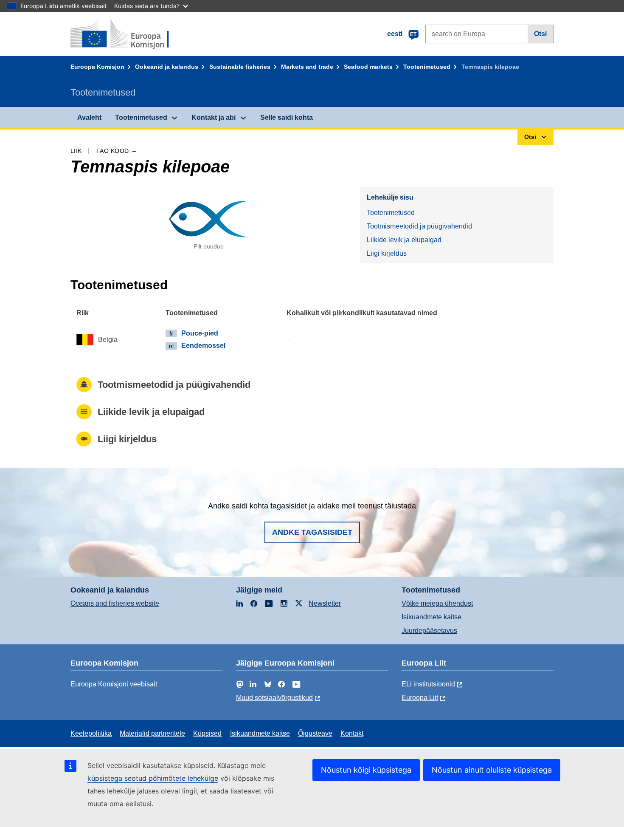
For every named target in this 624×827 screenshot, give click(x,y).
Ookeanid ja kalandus (166, 66)
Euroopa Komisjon (97, 66)
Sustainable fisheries (239, 66)
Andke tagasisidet (312, 532)
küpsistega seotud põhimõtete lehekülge (152, 778)
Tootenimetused (426, 66)
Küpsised (207, 733)
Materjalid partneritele (152, 733)
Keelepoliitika (91, 733)
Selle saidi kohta (286, 117)
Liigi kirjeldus (387, 253)
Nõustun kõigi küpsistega (366, 769)
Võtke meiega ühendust (437, 603)
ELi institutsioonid (428, 684)
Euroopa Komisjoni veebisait (113, 684)
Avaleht (89, 117)
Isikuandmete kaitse (431, 617)
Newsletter (325, 603)
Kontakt (351, 733)
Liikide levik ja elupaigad (404, 239)
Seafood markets (368, 66)
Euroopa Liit (420, 697)
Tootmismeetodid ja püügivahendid (419, 226)
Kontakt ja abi (213, 117)
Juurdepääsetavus (429, 630)
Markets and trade (307, 66)
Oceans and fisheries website (114, 603)
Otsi (540, 33)
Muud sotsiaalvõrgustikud (274, 697)
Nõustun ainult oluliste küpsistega (492, 769)
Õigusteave (315, 733)
